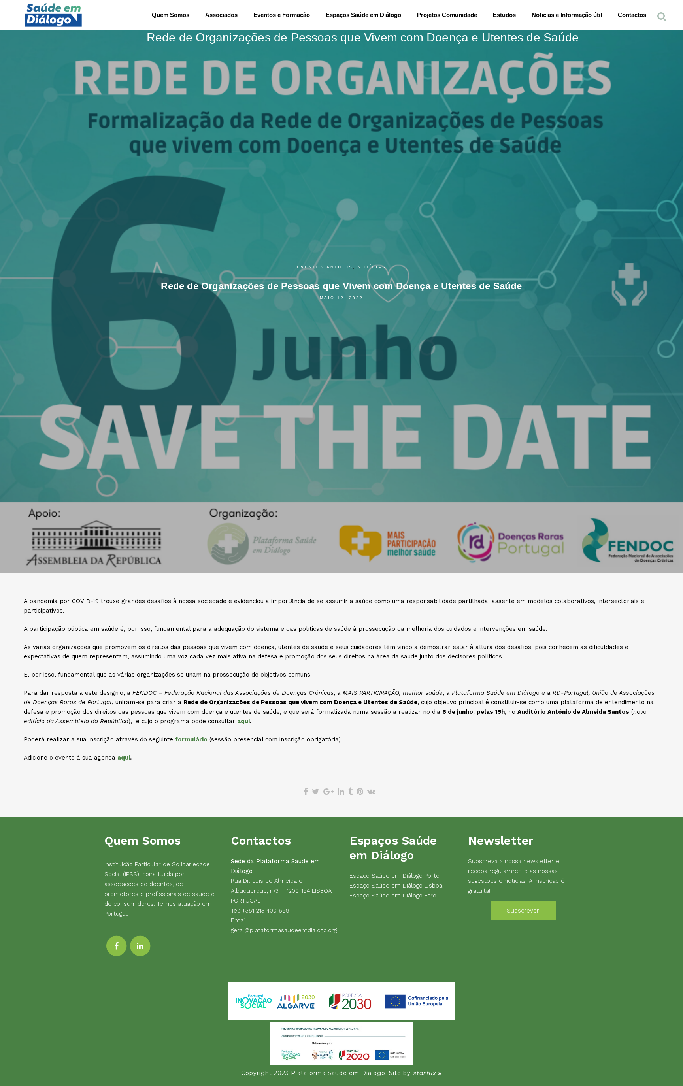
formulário (191, 739)
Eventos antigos (325, 267)
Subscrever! (523, 910)
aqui (243, 721)
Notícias (372, 267)
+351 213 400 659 (265, 910)
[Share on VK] (371, 791)
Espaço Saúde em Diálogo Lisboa (395, 885)
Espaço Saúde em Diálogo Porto (394, 875)
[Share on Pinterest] (360, 791)
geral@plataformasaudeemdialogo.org (284, 930)
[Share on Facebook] (306, 791)
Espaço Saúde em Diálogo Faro (392, 895)
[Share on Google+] (328, 791)
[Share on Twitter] (315, 791)
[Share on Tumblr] (350, 791)
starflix (424, 1073)
